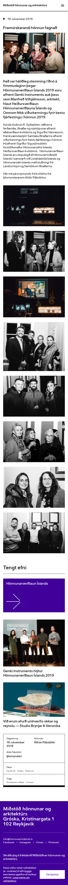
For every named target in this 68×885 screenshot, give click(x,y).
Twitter (20, 771)
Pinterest (29, 771)
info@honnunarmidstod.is (18, 839)
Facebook (10, 771)
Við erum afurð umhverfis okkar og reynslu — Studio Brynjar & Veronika (31, 723)
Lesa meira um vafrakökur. (16, 879)
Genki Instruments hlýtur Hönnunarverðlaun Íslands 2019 (28, 673)
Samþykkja (52, 874)
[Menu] (62, 5)
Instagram (25, 842)
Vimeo (39, 842)
